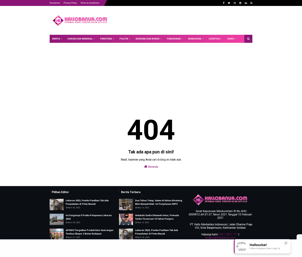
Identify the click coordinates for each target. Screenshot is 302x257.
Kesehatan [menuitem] (194, 38)
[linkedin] (246, 3)
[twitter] (229, 3)
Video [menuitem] (230, 38)
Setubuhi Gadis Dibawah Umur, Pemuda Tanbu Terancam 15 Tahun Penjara (157, 217)
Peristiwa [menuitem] (106, 38)
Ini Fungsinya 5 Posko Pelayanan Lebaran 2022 (89, 217)
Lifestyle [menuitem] (214, 38)
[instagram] (235, 3)
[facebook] (223, 3)
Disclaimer (55, 3)
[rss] (251, 3)
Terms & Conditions (89, 3)
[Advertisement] (188, 19)
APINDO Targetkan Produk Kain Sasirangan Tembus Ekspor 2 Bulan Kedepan (89, 232)
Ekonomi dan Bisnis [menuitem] (147, 38)
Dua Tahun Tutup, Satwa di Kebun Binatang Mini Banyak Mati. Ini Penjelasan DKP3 (158, 202)
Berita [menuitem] (56, 38)
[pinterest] (240, 3)
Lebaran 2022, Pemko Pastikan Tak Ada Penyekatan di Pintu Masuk (87, 202)
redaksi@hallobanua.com (220, 237)
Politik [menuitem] (124, 38)
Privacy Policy (70, 3)
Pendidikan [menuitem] (174, 38)
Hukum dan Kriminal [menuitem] (80, 38)
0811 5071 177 (228, 234)
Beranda (152, 166)
